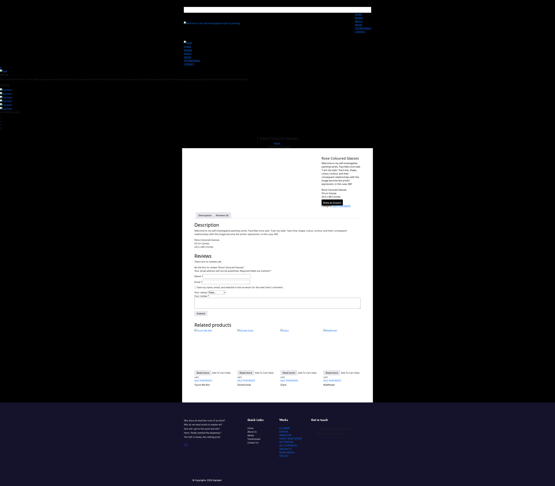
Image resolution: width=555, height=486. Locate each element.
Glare (283, 384)
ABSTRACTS (285, 449)
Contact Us (252, 442)
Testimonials (253, 439)
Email (198, 282)
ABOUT (359, 21)
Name (198, 276)
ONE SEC (284, 456)
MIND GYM (285, 435)
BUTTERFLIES (286, 442)
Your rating (201, 292)
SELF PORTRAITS (341, 206)
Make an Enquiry (332, 202)
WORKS (359, 18)
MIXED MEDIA (286, 452)
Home (277, 143)
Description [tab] (205, 215)
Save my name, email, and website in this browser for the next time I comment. (240, 287)
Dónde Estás (244, 384)
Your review (201, 296)
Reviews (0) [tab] (222, 215)
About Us (252, 431)
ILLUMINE (284, 428)
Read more (203, 372)
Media (250, 435)
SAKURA (283, 431)
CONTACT (360, 31)
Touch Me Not (202, 384)
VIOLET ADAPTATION (290, 438)
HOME (358, 14)
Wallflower (329, 384)
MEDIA (358, 24)
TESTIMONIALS (363, 28)
